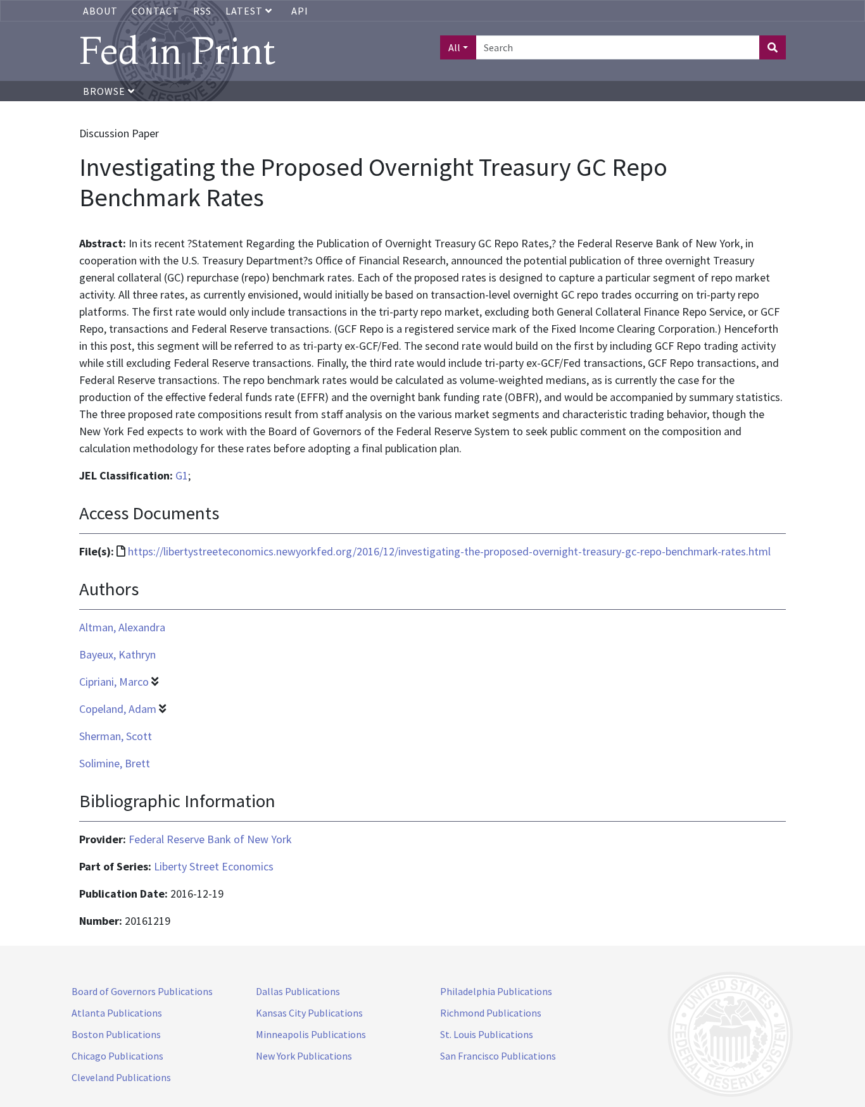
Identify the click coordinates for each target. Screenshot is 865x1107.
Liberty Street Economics (214, 866)
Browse (105, 91)
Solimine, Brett (114, 763)
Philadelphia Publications (496, 991)
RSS (202, 10)
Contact (155, 10)
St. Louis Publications (486, 1034)
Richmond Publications (490, 1012)
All (454, 47)
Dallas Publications (298, 991)
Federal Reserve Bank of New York (210, 839)
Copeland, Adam (117, 709)
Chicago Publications (117, 1055)
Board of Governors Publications (142, 991)
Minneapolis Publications (311, 1034)
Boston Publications (116, 1034)
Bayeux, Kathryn (117, 654)
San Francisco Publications (498, 1055)
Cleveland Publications (121, 1077)
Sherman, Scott (115, 736)
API (299, 10)
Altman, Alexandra (122, 627)
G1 (181, 475)
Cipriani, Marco (114, 681)
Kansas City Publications (309, 1012)
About (100, 10)
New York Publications (304, 1055)
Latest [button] (245, 10)
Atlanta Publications (117, 1012)
